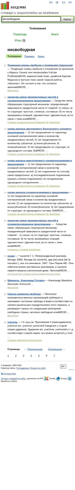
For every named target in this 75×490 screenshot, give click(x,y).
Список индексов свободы (24, 294)
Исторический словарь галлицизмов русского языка (34, 274)
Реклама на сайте (38, 368)
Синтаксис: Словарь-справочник (24, 249)
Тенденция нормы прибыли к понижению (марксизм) (40, 65)
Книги (55, 34)
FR (70, 2)
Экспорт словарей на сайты (13, 378)
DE (57, 2)
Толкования (37, 28)
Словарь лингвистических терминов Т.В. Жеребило (34, 122)
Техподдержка (22, 368)
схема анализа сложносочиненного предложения (38, 192)
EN (50, 2)
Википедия (13, 90)
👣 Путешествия (8, 374)
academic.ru (13, 5)
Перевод (29, 56)
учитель (13, 322)
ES (63, 2)
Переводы (20, 34)
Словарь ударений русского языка (25, 340)
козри (11, 255)
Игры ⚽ (20, 40)
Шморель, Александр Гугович (26, 280)
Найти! (67, 19)
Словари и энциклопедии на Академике (30, 13)
